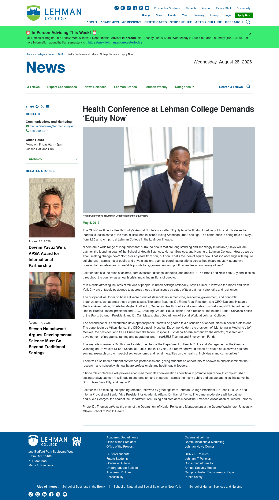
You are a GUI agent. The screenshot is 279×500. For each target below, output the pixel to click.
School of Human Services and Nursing (215, 486)
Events (172, 15)
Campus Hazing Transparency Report (210, 472)
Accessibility (114, 477)
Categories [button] (183, 87)
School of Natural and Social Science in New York (147, 486)
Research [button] (234, 22)
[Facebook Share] (38, 108)
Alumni (206, 8)
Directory (199, 15)
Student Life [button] (181, 22)
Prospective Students (165, 8)
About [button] (91, 22)
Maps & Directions (40, 465)
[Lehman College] (54, 15)
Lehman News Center (199, 446)
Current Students (117, 454)
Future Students (117, 458)
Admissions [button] (131, 22)
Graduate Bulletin (118, 463)
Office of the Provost (119, 446)
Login (228, 15)
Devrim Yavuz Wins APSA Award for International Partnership (47, 256)
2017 (60, 54)
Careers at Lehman (197, 437)
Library (214, 15)
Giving (146, 15)
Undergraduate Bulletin (122, 467)
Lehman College (36, 54)
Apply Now (244, 15)
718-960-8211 (39, 130)
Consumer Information (199, 463)
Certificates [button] (155, 22)
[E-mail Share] (48, 108)
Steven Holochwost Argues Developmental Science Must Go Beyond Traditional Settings (51, 340)
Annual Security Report (200, 467)
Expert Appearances (62, 87)
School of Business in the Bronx (83, 486)
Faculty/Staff (223, 8)
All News (33, 87)
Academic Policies (119, 472)
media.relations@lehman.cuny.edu (53, 126)
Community (244, 8)
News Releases (95, 87)
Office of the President (121, 442)
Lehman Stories (125, 87)
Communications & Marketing (204, 442)
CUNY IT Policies (197, 454)
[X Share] (43, 108)
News (159, 15)
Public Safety (194, 477)
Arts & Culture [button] (208, 22)
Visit (185, 15)
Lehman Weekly (155, 87)
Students (191, 8)
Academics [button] (109, 22)
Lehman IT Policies (198, 458)
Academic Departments (122, 437)
